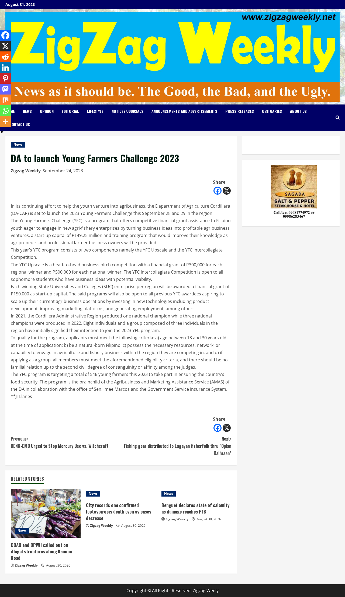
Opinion (47, 111)
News (27, 111)
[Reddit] (5, 56)
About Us (298, 111)
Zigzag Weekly (26, 171)
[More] (5, 121)
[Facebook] (217, 191)
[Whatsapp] (5, 110)
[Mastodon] (5, 89)
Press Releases (239, 111)
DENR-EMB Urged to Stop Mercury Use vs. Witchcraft (60, 442)
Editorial (70, 111)
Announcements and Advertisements (184, 111)
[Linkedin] (5, 67)
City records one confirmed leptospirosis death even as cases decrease (118, 511)
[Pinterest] (5, 78)
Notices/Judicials (127, 111)
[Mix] (5, 100)
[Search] (338, 117)
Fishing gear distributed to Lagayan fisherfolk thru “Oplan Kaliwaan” (177, 445)
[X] (227, 191)
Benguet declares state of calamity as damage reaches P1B (195, 508)
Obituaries (272, 111)
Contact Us (19, 124)
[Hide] (2, 132)
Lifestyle (95, 111)
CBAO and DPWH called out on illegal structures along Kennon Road (41, 551)
